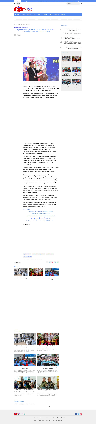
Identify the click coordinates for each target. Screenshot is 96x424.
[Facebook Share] (47, 262)
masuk (22, 404)
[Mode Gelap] (81, 3)
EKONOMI (45, 15)
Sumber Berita (39, 259)
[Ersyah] (23, 9)
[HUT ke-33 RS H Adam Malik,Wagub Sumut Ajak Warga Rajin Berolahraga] (48, 360)
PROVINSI (29, 15)
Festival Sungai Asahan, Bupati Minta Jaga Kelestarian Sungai (76, 86)
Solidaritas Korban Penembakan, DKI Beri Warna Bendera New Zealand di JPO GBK (72, 43)
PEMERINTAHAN (21, 27)
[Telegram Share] (55, 262)
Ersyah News (19, 34)
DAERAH (34, 15)
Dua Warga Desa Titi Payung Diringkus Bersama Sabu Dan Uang (73, 34)
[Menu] (15, 3)
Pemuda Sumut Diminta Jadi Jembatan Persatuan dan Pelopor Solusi (41, 215)
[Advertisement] (18, 57)
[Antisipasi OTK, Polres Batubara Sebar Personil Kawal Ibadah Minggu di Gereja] (66, 69)
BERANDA (17, 15)
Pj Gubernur (42, 254)
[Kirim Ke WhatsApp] (58, 262)
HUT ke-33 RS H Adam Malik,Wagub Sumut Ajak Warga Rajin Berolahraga (41, 217)
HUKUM (50, 15)
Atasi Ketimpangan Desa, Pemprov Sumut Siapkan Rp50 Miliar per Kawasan (41, 220)
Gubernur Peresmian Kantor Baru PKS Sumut (30, 1)
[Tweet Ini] (50, 262)
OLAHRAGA (56, 15)
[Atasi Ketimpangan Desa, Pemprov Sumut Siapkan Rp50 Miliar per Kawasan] (48, 382)
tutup (49, 406)
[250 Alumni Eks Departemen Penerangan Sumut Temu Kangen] (21, 272)
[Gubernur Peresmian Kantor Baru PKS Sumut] (36, 272)
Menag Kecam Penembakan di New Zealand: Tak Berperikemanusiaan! (73, 48)
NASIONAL (23, 15)
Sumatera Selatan (50, 254)
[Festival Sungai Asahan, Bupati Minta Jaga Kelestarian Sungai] (76, 81)
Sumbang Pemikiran (28, 257)
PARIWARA (63, 15)
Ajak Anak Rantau (27, 254)
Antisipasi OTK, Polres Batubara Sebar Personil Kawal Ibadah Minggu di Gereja (58, 1)
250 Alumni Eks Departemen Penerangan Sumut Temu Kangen (40, 211)
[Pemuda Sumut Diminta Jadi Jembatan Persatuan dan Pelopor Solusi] (52, 272)
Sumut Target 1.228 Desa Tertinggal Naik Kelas (41, 219)
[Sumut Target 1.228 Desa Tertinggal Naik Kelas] (25, 382)
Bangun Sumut (35, 254)
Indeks (18, 3)
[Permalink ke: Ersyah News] (15, 35)
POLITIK (39, 15)
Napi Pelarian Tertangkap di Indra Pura (73, 38)
